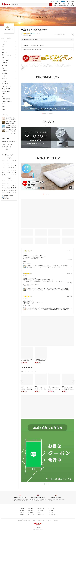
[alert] (47, 39)
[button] (70, 1)
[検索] (50, 4)
